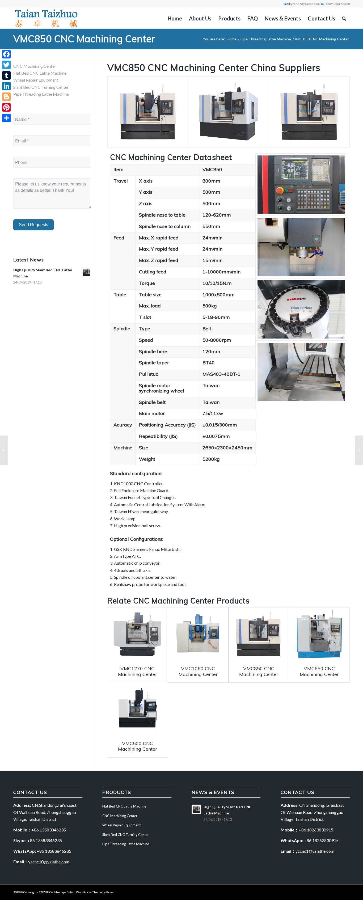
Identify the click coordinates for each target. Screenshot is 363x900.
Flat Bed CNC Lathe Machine (39, 72)
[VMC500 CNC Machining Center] (137, 708)
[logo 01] (46, 18)
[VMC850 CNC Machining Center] (259, 633)
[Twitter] (6, 65)
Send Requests (33, 224)
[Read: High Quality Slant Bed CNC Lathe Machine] (86, 272)
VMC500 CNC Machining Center (137, 746)
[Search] (344, 18)
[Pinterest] (6, 107)
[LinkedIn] (6, 86)
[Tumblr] (6, 75)
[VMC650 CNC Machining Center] (319, 633)
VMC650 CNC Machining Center (319, 671)
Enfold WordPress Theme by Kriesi (91, 892)
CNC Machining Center (174, 600)
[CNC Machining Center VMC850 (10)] (301, 372)
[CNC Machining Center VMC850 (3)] (228, 111)
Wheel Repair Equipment (35, 79)
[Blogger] (6, 96)
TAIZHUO (45, 892)
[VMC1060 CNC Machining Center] (198, 633)
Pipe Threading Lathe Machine (41, 93)
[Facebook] (6, 54)
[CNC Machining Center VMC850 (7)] (301, 184)
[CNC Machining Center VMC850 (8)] (301, 247)
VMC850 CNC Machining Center (84, 39)
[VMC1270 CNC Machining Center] (137, 633)
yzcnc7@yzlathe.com (305, 4)
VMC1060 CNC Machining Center (198, 671)
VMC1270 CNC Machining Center (137, 671)
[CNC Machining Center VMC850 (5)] (309, 111)
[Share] (6, 118)
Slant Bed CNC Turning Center (41, 87)
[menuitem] (174, 18)
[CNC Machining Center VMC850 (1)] (147, 111)
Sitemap (59, 892)
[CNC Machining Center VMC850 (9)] (301, 309)
